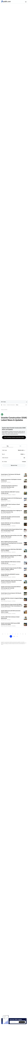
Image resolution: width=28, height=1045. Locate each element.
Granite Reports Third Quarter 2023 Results (10, 474)
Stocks (4, 404)
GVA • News (3, 401)
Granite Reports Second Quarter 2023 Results (11, 593)
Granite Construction (11, 404)
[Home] (6, 2)
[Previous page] (2, 634)
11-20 (14, 636)
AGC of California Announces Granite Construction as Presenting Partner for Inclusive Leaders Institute (11, 543)
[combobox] (21, 450)
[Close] (26, 1019)
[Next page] (17, 636)
